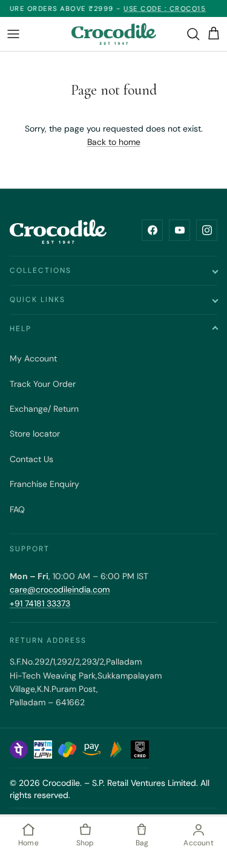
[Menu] (13, 34)
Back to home (113, 141)
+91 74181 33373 (40, 603)
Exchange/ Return (44, 408)
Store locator (35, 433)
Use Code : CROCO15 (160, 8)
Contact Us (31, 459)
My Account (33, 358)
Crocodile (61, 782)
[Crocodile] (113, 33)
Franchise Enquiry (44, 483)
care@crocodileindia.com (60, 589)
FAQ (17, 509)
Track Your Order (43, 383)
